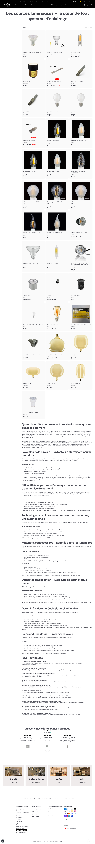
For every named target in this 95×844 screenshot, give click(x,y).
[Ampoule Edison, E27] (57, 316)
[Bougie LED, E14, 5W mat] (57, 163)
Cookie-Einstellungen (21, 832)
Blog (61, 5)
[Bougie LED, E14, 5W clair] (33, 163)
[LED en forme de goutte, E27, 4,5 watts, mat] (33, 195)
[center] (58, 771)
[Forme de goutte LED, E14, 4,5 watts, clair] (57, 195)
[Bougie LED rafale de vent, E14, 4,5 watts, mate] (57, 225)
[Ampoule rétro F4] (81, 375)
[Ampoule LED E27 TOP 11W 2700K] (81, 103)
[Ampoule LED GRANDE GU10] (57, 44)
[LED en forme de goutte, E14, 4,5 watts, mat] (81, 195)
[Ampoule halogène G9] (33, 132)
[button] (46, 750)
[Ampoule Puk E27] (33, 73)
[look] (81, 771)
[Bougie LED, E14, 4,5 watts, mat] (81, 132)
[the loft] (13, 771)
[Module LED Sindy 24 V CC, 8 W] (81, 224)
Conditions (19, 824)
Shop (16, 5)
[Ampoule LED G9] (81, 44)
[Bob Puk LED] (57, 287)
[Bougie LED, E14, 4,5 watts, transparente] (57, 133)
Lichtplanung (44, 5)
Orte (66, 5)
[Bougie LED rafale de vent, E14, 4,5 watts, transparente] (33, 225)
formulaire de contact (21, 811)
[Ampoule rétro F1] (81, 346)
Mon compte (19, 834)
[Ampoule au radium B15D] (81, 73)
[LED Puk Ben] (33, 287)
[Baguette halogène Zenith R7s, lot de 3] (81, 316)
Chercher (18, 815)
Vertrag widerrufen (21, 830)
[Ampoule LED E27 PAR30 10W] (33, 255)
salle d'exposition (20, 809)
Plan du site (19, 821)
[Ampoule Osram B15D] (33, 103)
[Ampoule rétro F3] (57, 375)
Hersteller (24, 5)
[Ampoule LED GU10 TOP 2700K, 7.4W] (33, 44)
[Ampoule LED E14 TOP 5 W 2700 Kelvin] (33, 316)
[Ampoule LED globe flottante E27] (57, 346)
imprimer (18, 823)
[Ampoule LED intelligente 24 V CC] (33, 346)
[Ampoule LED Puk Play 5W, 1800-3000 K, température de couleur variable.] (81, 256)
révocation (19, 817)
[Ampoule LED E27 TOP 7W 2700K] (57, 103)
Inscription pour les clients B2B (22, 813)
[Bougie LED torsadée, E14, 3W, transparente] (81, 164)
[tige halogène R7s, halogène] (57, 73)
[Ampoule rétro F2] (33, 375)
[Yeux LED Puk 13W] (81, 287)
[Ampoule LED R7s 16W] (57, 255)
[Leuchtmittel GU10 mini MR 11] (33, 405)
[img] (47, 731)
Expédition (18, 819)
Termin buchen (20, 828)
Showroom (34, 5)
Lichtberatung (53, 5)
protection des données (22, 826)
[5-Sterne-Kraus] (36, 771)
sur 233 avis (47, 732)
